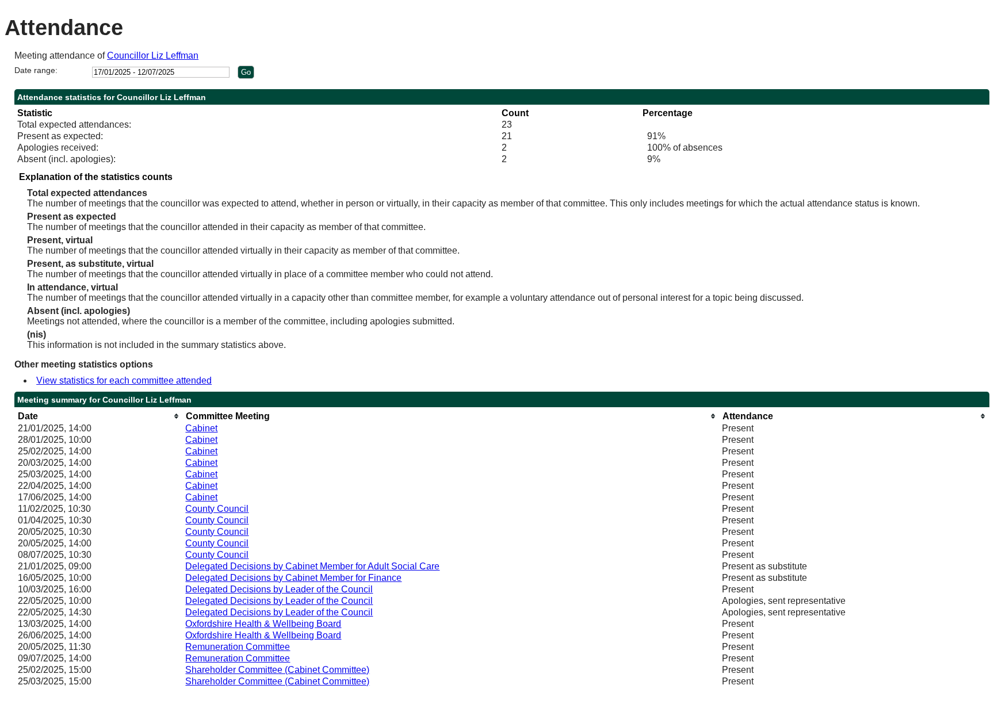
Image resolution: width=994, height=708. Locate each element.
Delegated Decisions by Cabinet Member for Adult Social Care (312, 566)
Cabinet (201, 428)
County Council (216, 509)
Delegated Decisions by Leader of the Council (279, 589)
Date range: (36, 70)
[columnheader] (99, 416)
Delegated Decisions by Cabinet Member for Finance (293, 578)
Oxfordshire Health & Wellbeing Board (263, 624)
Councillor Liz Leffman (152, 55)
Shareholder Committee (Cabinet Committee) (277, 670)
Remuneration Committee (237, 647)
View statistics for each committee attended (124, 380)
